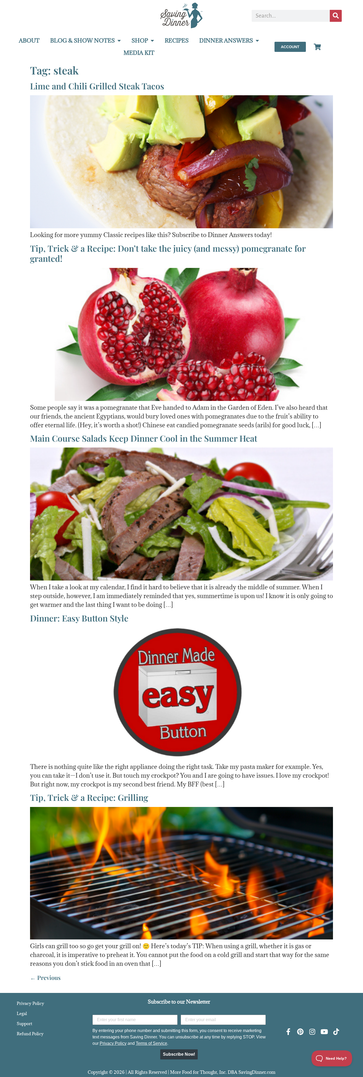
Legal (22, 1013)
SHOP (140, 40)
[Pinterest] (300, 1031)
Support (24, 1023)
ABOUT (29, 40)
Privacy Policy (30, 1003)
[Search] (336, 16)
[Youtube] (324, 1031)
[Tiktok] (336, 1031)
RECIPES (177, 40)
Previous (45, 977)
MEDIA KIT (139, 52)
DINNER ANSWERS (226, 40)
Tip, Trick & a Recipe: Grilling (89, 797)
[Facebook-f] (288, 1031)
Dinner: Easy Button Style (79, 618)
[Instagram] (312, 1031)
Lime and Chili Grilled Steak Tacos (97, 86)
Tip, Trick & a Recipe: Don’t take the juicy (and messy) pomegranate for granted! (168, 253)
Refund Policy (30, 1033)
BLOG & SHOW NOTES (82, 40)
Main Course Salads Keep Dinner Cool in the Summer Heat (143, 438)
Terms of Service (151, 1043)
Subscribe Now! (179, 1054)
